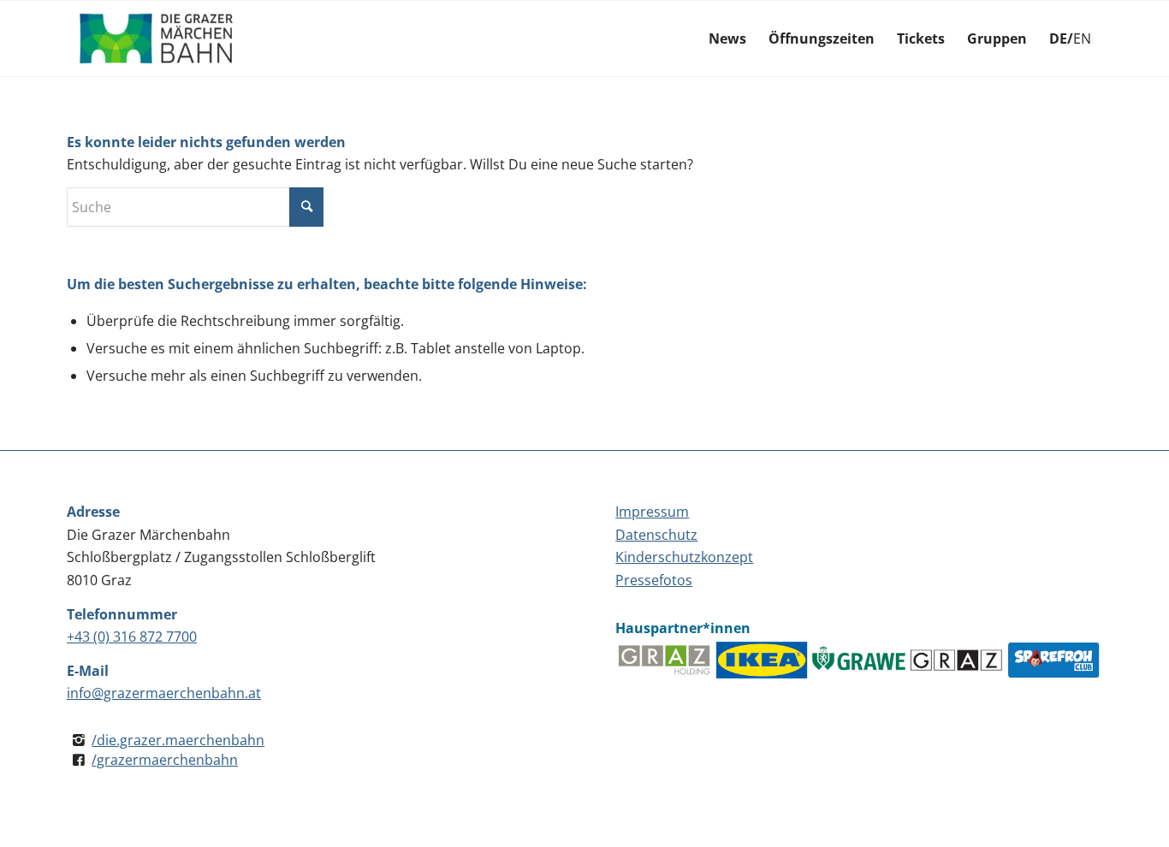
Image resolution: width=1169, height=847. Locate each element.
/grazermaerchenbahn (165, 759)
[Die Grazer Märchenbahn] (156, 38)
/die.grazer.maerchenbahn (178, 740)
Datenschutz (656, 534)
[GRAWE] (859, 660)
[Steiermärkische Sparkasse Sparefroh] (1053, 660)
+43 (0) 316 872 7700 (132, 636)
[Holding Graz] (664, 660)
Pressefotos (653, 580)
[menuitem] (727, 38)
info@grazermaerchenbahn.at (164, 693)
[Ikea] (762, 660)
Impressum (652, 511)
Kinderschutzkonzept (684, 557)
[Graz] (956, 660)
